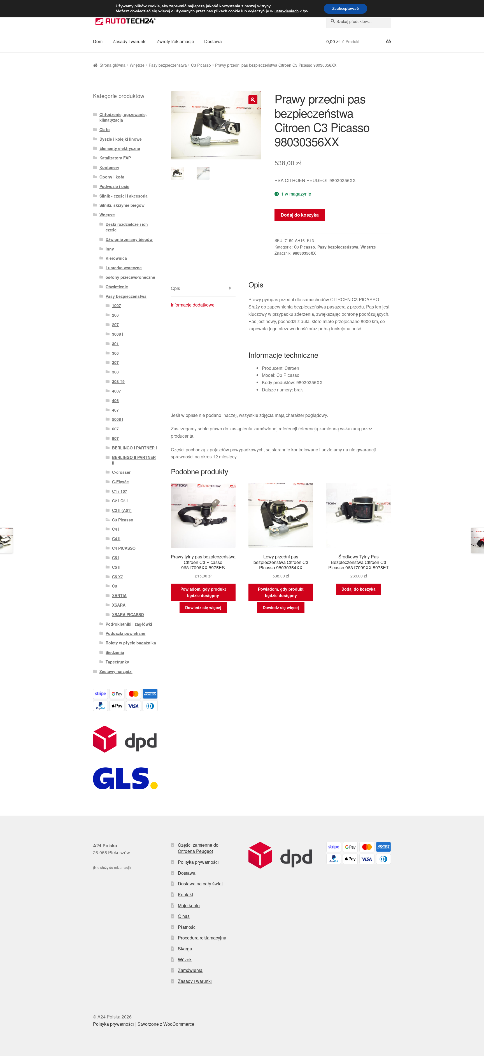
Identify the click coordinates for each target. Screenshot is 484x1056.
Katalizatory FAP (115, 158)
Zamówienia (190, 970)
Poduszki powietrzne (125, 633)
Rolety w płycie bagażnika (131, 643)
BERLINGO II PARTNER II (134, 460)
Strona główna (112, 65)
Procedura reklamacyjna (202, 937)
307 (115, 362)
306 (115, 353)
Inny (110, 249)
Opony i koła (111, 177)
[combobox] (358, 21)
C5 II (116, 567)
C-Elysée (120, 481)
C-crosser (121, 472)
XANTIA (119, 595)
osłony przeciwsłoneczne (130, 277)
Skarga (185, 948)
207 (115, 324)
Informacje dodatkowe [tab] (193, 304)
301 (115, 343)
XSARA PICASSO (128, 614)
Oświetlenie (117, 286)
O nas (184, 916)
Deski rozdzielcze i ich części (127, 227)
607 (115, 428)
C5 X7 (117, 576)
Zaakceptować (345, 8)
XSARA (118, 605)
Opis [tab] (175, 288)
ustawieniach (286, 11)
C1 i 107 (119, 491)
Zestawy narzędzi (115, 671)
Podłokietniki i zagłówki (129, 624)
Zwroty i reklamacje (175, 41)
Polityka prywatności (198, 862)
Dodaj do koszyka (300, 215)
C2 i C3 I (120, 500)
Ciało (104, 129)
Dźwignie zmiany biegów (129, 239)
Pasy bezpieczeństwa (168, 65)
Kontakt (185, 894)
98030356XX (304, 253)
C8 (114, 586)
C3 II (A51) (122, 510)
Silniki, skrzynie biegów (122, 205)
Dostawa (213, 41)
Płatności (187, 927)
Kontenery (109, 167)
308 (115, 372)
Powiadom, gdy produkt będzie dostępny (203, 592)
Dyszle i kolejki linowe (120, 139)
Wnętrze (137, 65)
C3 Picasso (201, 65)
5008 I (117, 419)
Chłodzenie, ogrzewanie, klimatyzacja (123, 117)
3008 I (117, 334)
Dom (98, 41)
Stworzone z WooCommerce (166, 1024)
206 (115, 315)
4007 (116, 391)
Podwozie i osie (114, 186)
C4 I (115, 529)
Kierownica (116, 258)
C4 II (116, 538)
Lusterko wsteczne (124, 267)
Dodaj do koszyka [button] (358, 589)
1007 (116, 305)
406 (115, 400)
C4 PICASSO (124, 548)
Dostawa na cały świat (200, 883)
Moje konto (189, 905)
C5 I (115, 557)
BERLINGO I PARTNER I (134, 448)
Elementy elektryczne (119, 148)
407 (115, 410)
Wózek (185, 959)
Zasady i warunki (129, 41)
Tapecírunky (117, 662)
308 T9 (118, 381)
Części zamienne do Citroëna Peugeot (198, 848)
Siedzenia (115, 652)
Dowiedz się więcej (203, 607)
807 (115, 438)
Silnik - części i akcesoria (123, 196)
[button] (252, 99)
